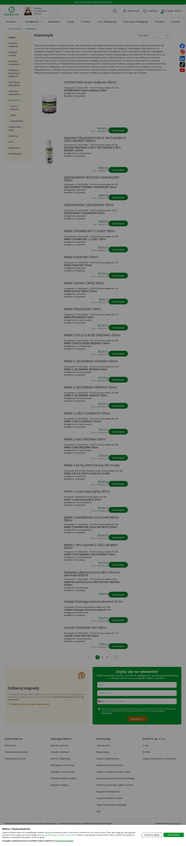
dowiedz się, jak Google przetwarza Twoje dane (57, 835)
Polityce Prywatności (64, 840)
